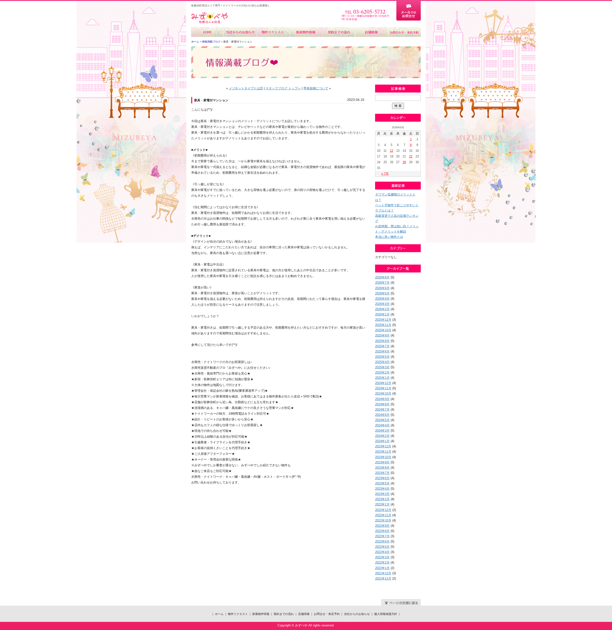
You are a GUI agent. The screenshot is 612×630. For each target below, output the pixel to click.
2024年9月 (382, 399)
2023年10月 (383, 457)
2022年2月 (382, 562)
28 (404, 162)
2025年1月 (382, 378)
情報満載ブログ (211, 41)
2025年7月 (382, 346)
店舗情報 (371, 32)
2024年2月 (382, 436)
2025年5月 (382, 356)
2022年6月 (382, 541)
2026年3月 (382, 304)
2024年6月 (382, 415)
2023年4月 (382, 488)
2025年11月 (383, 325)
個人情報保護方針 (385, 614)
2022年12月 (383, 510)
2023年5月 (382, 483)
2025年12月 (383, 319)
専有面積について (315, 88)
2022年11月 (383, 515)
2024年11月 (383, 388)
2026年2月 (382, 309)
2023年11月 (383, 451)
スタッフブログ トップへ (283, 88)
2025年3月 (382, 367)
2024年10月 (383, 393)
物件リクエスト (273, 32)
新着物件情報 (306, 32)
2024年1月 (382, 441)
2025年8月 (382, 341)
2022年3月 (382, 557)
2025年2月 (382, 372)
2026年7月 (382, 282)
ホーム (207, 32)
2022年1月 (382, 568)
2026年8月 (382, 277)
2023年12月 (383, 446)
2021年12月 (383, 573)
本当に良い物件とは (389, 237)
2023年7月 (382, 473)
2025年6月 (382, 351)
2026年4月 (382, 298)
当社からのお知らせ (240, 32)
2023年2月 (382, 499)
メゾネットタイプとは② (246, 88)
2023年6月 (382, 478)
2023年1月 (382, 504)
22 (410, 156)
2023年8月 (382, 467)
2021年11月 (383, 578)
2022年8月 (382, 531)
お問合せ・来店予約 (404, 32)
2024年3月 (382, 430)
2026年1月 (382, 314)
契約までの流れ (338, 32)
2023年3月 (382, 494)
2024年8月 (382, 404)
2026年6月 (382, 288)
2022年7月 (382, 536)
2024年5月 (382, 420)
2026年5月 (382, 293)
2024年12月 (383, 383)
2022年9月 (382, 525)
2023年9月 (382, 462)
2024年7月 (382, 409)
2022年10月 (383, 520)
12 (391, 150)
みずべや (209, 17)
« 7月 (385, 173)
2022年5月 (382, 547)
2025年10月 (383, 330)
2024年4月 (382, 425)
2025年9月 (382, 335)
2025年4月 (382, 362)
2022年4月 (382, 552)
